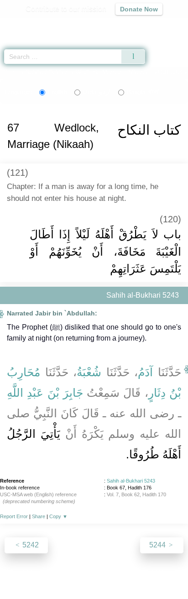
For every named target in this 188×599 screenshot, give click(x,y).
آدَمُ (145, 372)
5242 (30, 545)
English (57, 92)
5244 (158, 545)
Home (11, 72)
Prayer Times (124, 25)
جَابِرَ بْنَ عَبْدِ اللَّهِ (45, 392)
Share (38, 516)
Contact (140, 572)
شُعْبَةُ (89, 372)
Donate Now (139, 9)
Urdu (97, 92)
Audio (161, 25)
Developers (104, 572)
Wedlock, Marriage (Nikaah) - (130, 72)
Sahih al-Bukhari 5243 (131, 480)
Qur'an (53, 25)
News (39, 572)
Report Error (14, 516)
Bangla (143, 92)
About (15, 572)
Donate (171, 572)
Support (67, 572)
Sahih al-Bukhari (47, 72)
